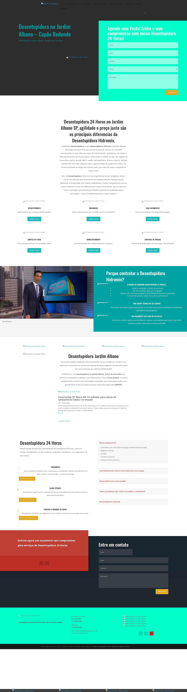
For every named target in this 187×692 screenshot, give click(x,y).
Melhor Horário (28, 518)
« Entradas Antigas (64, 421)
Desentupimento (73, 4)
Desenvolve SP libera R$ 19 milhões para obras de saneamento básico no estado (87, 398)
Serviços (128, 4)
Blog (68, 403)
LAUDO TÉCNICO (27, 499)
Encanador (86, 4)
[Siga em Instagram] (47, 563)
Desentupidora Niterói (122, 646)
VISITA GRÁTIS (27, 478)
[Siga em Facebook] (41, 563)
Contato (63, 8)
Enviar (172, 92)
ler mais (60, 413)
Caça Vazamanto (115, 4)
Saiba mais (34, 219)
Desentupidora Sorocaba (105, 646)
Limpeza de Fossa (101, 4)
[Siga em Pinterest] (151, 633)
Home (63, 4)
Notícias (138, 4)
